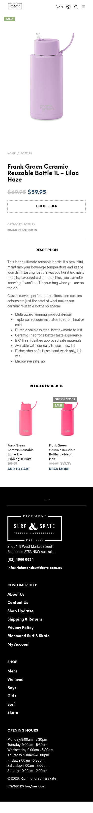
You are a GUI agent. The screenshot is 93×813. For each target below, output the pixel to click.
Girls (11, 696)
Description (46, 250)
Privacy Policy (20, 628)
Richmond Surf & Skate (28, 636)
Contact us (17, 603)
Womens (15, 680)
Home (11, 153)
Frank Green (27, 230)
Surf (11, 705)
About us (15, 595)
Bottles (26, 153)
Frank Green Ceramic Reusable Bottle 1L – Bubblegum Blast (20, 452)
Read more (59, 469)
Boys (11, 688)
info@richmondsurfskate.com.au (34, 568)
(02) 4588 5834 (20, 560)
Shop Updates (20, 611)
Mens (12, 671)
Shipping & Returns (24, 620)
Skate (12, 713)
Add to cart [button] (18, 469)
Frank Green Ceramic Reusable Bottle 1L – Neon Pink (62, 452)
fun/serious (34, 786)
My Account (18, 645)
